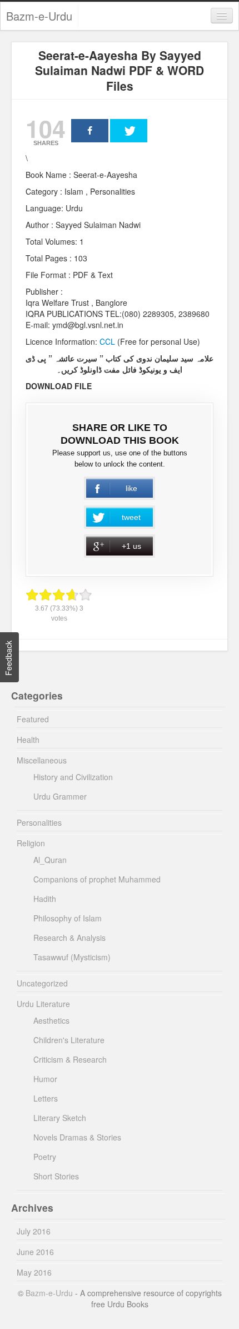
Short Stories (56, 1176)
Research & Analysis (69, 937)
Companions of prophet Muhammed (97, 879)
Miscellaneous (42, 760)
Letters (45, 1098)
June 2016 (35, 1251)
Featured (33, 719)
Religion (31, 843)
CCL (106, 341)
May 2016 (34, 1272)
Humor (45, 1078)
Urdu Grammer (60, 796)
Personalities (39, 822)
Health (28, 739)
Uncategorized (42, 983)
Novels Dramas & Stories (77, 1137)
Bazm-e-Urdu (39, 16)
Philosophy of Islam (67, 918)
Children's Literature (68, 1039)
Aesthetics (51, 1020)
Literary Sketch (59, 1117)
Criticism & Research (70, 1059)
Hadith (44, 898)
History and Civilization (73, 776)
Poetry (44, 1156)
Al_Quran (50, 859)
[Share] (89, 130)
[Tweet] (128, 130)
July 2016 (34, 1231)
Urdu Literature (43, 1003)
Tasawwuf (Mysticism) (72, 957)
